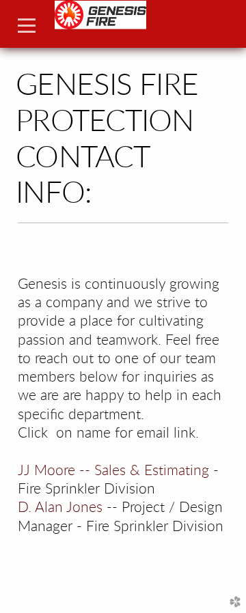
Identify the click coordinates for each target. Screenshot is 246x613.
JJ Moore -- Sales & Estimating (113, 471)
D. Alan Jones (60, 507)
